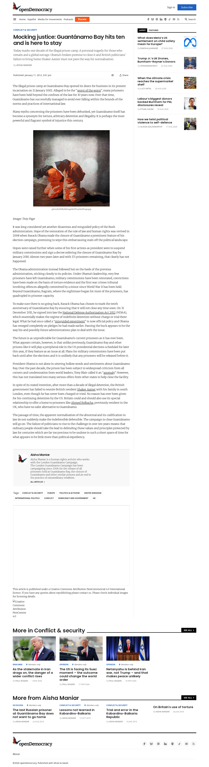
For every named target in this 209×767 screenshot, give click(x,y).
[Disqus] (71, 545)
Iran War (17, 664)
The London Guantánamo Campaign (51, 465)
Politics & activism (70, 493)
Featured (153, 30)
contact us (85, 592)
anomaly (109, 372)
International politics (27, 498)
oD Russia (18, 705)
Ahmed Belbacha (82, 402)
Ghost (57, 763)
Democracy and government (73, 498)
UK (94, 498)
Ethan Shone (147, 109)
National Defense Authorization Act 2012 (89, 312)
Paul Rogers (21, 680)
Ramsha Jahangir (149, 48)
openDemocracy (148, 65)
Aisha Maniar (24, 65)
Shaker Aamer (86, 389)
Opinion (64, 664)
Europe (51, 493)
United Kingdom (92, 493)
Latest (142, 30)
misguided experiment (70, 321)
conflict (49, 498)
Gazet (65, 763)
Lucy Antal (145, 88)
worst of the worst (89, 90)
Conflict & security (25, 29)
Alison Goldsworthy (151, 126)
